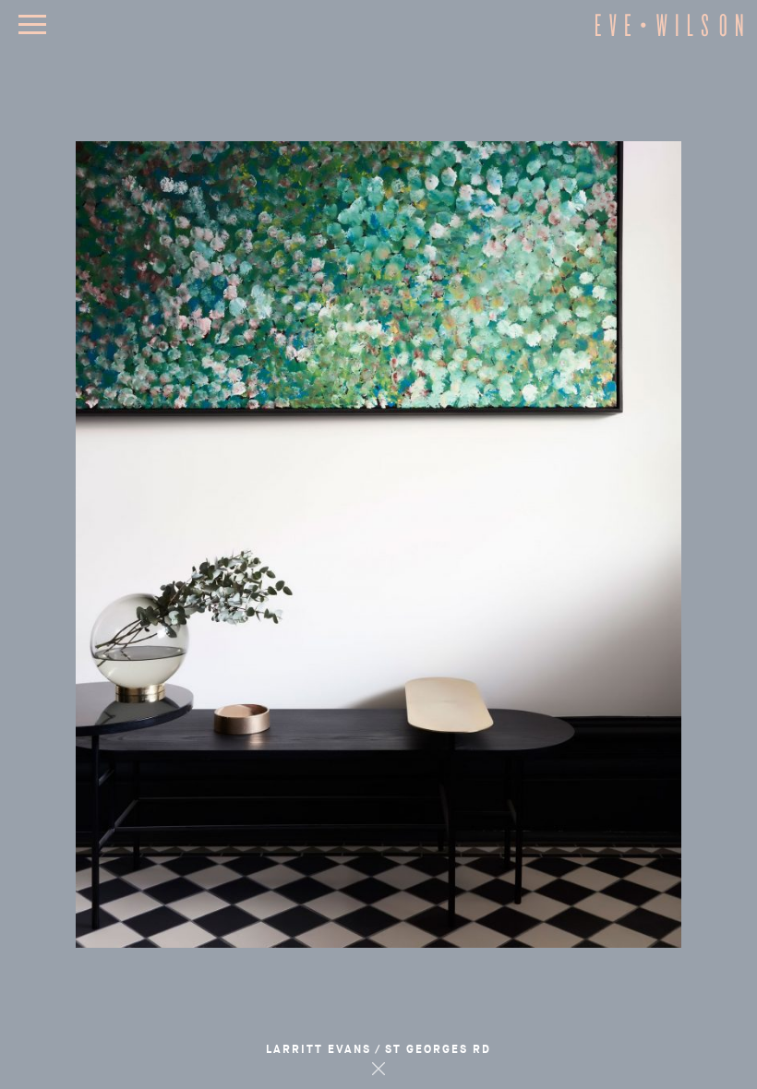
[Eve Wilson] (669, 34)
